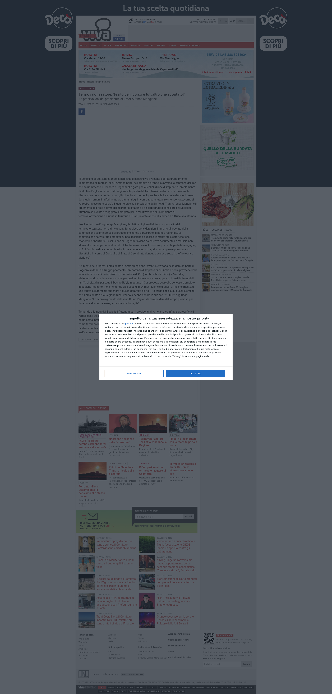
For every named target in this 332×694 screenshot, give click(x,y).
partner (129, 323)
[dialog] (166, 347)
